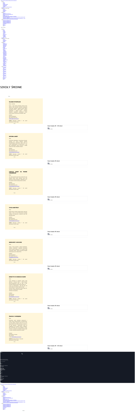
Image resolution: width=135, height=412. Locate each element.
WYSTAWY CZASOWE (5, 4)
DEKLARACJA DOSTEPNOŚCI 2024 (7, 21)
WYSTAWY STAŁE (4, 33)
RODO (3, 24)
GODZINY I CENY (2, 368)
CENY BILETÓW (4, 5)
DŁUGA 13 (4, 43)
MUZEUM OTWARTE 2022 (6, 15)
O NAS (4, 2)
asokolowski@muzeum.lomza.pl (14, 152)
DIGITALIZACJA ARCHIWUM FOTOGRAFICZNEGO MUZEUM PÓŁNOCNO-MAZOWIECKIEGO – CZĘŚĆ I (14, 18)
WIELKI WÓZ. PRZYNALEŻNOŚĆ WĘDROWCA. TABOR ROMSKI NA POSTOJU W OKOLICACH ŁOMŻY (5, 54)
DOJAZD (1, 370)
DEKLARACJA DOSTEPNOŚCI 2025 (4, 70)
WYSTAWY (4, 9)
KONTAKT (4, 6)
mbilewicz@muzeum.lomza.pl (14, 118)
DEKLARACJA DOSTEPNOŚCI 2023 (7, 22)
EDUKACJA (3, 7)
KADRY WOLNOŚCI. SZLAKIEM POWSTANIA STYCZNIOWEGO (9, 16)
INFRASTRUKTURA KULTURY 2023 (7, 13)
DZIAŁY (4, 30)
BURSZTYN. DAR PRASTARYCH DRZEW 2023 (8, 14)
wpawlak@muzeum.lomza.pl (13, 257)
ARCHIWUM (4, 78)
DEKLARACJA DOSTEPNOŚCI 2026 (7, 20)
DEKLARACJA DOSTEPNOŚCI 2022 (4, 76)
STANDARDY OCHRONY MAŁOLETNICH (4, 37)
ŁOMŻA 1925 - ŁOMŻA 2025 (6, 17)
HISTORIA (4, 3)
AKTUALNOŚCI (4, 23)
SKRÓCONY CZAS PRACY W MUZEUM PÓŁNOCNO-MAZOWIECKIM (5, 64)
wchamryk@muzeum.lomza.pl (16, 336)
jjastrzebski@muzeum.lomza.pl (14, 296)
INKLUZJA (4, 47)
